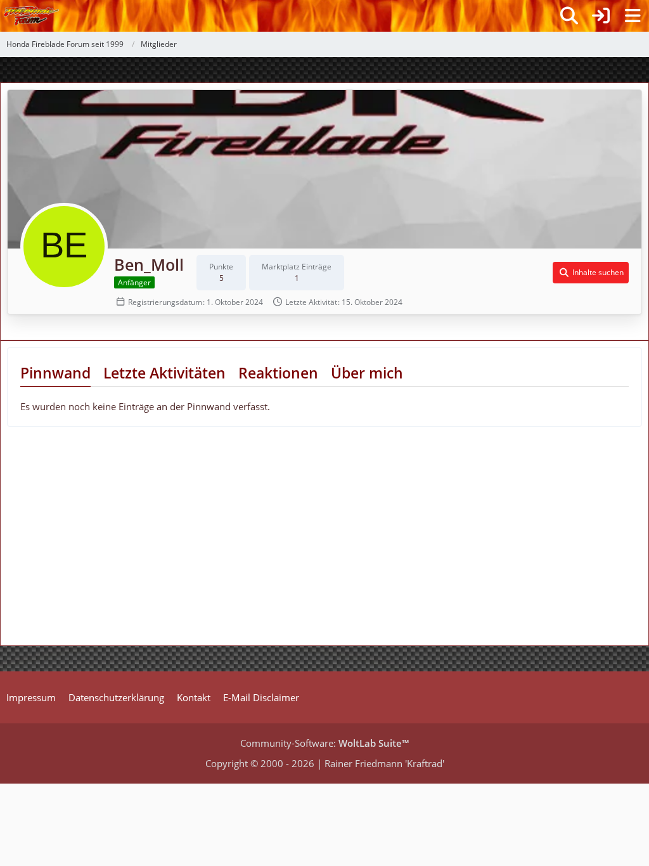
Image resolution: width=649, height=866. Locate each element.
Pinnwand (55, 373)
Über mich (367, 373)
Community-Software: (324, 743)
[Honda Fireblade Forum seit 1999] (31, 16)
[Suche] (569, 16)
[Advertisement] (106, 541)
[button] (591, 272)
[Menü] (632, 16)
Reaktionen (278, 373)
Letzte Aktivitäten (164, 373)
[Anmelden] (601, 16)
